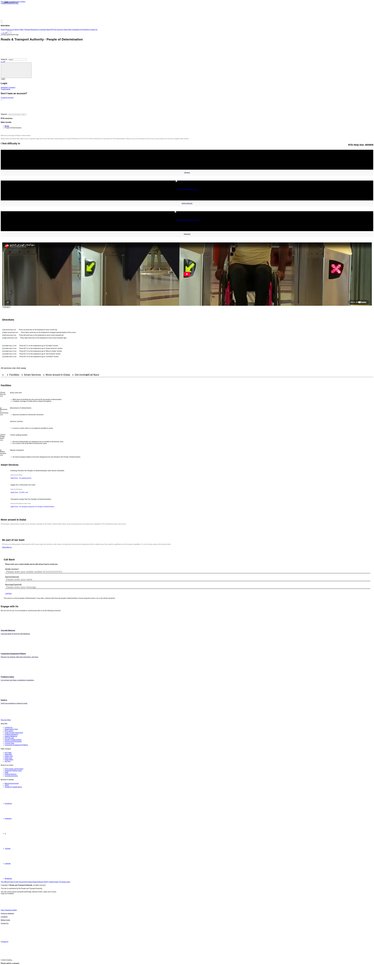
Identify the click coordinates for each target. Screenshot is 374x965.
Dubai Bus (8, 754)
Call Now (8, 593)
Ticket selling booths (18, 435)
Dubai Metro (9, 759)
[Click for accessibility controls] (1, 33)
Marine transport (17, 450)
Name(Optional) (12, 577)
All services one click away (13, 368)
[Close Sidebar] (1, 22)
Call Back (93, 375)
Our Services (58, 29)
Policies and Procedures (13, 741)
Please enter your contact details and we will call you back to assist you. (31, 564)
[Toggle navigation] (1, 20)
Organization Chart (11, 729)
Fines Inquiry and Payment (14, 769)
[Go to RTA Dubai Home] (15, 18)
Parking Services (10, 774)
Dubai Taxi (8, 758)
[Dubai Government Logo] (10, 3)
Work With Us (7, 547)
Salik (6, 772)
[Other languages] (9, 32)
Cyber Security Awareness (14, 732)
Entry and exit (16, 393)
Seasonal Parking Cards (13, 770)
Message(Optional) (13, 585)
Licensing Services (11, 776)
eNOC (7, 785)
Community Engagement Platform (16, 745)
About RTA (50, 29)
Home (3, 29)
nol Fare (7, 761)
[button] (41, 114)
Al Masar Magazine (11, 734)
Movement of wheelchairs (20, 408)
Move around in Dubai (58, 375)
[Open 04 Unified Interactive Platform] (31, 910)
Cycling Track (9, 743)
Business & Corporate (38, 29)
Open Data (67, 29)
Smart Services (32, 375)
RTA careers (9, 731)
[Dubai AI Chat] (4, 941)
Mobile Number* (12, 569)
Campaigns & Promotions (80, 29)
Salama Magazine (11, 736)
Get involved (81, 375)
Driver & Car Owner (12, 29)
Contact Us (93, 29)
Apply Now (21, 478)
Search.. (4, 59)
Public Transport (25, 29)
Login (3, 79)
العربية (5, 33)
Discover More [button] (6, 720)
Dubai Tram (9, 756)
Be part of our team (13, 540)
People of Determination (13, 740)
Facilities (14, 375)
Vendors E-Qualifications (13, 787)
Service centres (16, 421)
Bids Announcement (12, 783)
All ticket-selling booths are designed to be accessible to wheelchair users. (38, 441)
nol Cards (8, 752)
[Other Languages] (16, 70)
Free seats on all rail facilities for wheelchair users (29, 443)
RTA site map (9, 738)
